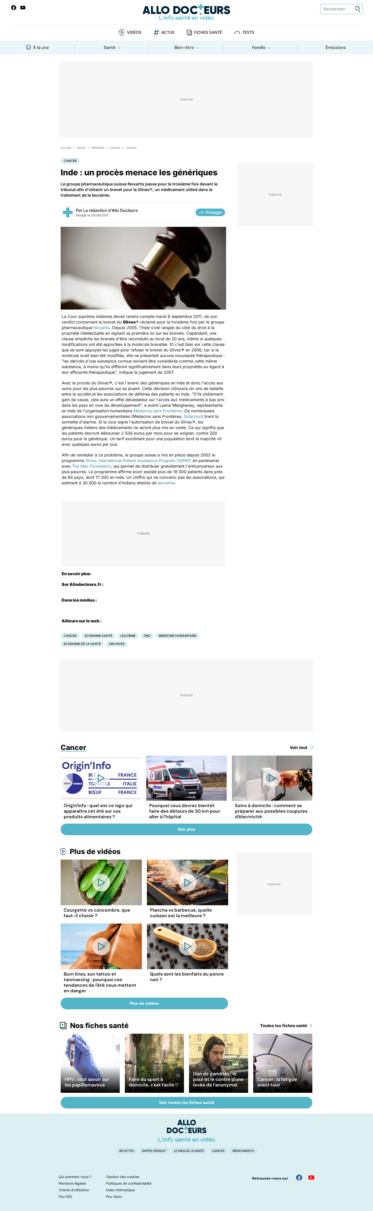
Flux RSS (65, 1196)
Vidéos (134, 32)
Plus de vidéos (95, 851)
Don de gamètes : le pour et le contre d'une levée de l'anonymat (218, 1079)
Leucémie (127, 636)
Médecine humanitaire (177, 636)
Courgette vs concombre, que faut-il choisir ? (97, 913)
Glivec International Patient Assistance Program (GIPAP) (138, 460)
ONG (147, 636)
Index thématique (120, 1190)
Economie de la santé (82, 644)
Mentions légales (72, 1183)
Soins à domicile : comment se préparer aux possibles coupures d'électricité (271, 811)
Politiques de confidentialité (128, 1183)
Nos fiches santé (99, 1025)
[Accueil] (186, 1130)
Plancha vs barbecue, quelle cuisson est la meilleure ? (181, 913)
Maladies (97, 148)
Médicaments (243, 1151)
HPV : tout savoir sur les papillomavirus (87, 1082)
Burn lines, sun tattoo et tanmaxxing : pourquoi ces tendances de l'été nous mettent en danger (100, 982)
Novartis (102, 327)
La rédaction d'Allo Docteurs (110, 210)
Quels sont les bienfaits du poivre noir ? (187, 977)
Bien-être (184, 47)
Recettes (126, 1151)
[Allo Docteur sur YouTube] (311, 1177)
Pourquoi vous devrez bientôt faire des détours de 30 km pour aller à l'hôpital (184, 811)
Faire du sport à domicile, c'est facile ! (153, 1082)
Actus (168, 32)
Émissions (336, 47)
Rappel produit (154, 1151)
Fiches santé (208, 32)
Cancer (115, 148)
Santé (109, 47)
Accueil (66, 148)
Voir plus (186, 829)
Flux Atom (114, 1196)
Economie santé (98, 636)
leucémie (166, 482)
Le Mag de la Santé (189, 1151)
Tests (248, 32)
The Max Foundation (91, 466)
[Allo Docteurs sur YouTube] (22, 7)
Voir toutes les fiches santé (186, 1102)
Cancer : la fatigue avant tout (277, 1082)
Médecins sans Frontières (157, 410)
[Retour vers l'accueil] (186, 12)
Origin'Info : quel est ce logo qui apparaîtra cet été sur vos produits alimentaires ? (98, 811)
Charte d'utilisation (74, 1190)
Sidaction (192, 416)
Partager (214, 212)
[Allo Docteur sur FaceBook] (13, 7)
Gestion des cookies (122, 1176)
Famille (259, 47)
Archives (117, 644)
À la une (41, 47)
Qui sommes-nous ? (75, 1176)
